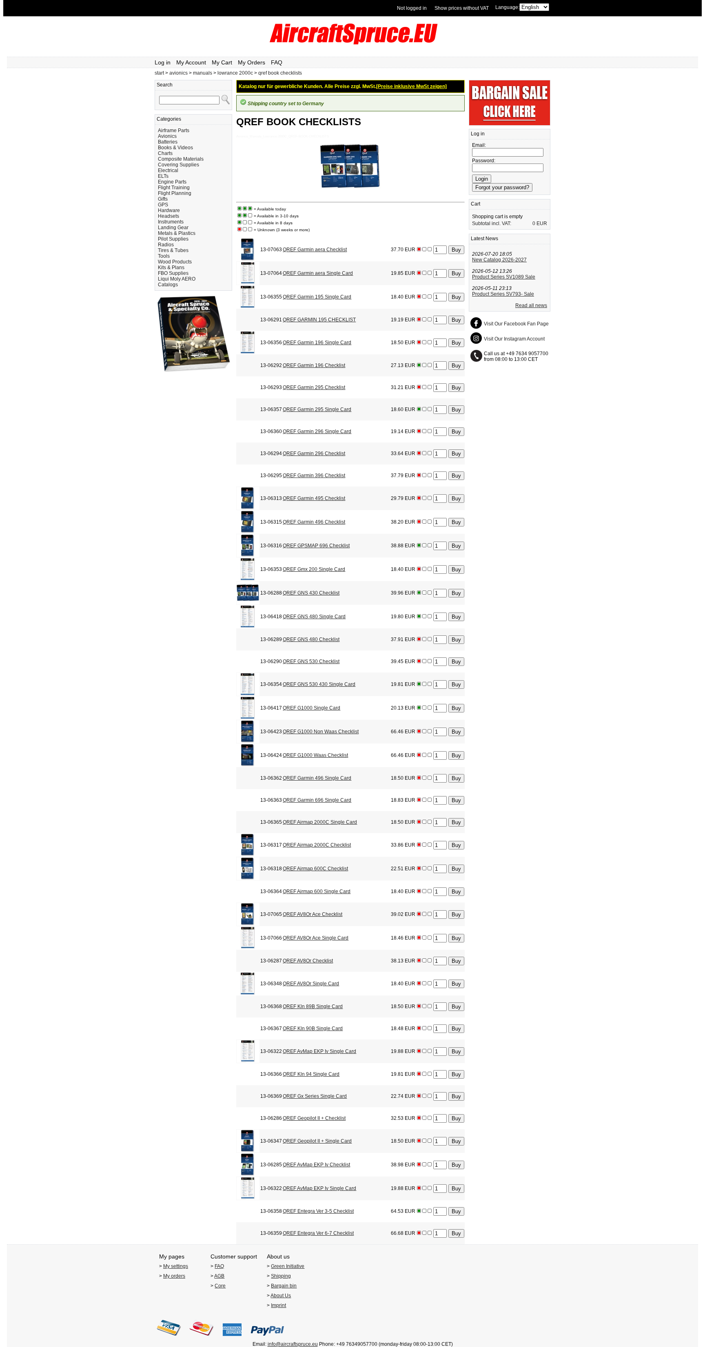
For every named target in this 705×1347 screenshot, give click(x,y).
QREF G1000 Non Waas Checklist (321, 731)
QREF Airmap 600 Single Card (316, 891)
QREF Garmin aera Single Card (318, 273)
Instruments (171, 222)
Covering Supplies (178, 165)
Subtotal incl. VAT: (491, 223)
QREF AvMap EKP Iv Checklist (316, 1165)
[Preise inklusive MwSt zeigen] (411, 86)
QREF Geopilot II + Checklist (314, 1118)
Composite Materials (181, 159)
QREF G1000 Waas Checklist (315, 755)
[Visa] (169, 1338)
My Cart (222, 62)
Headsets (168, 216)
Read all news (531, 305)
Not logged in (412, 8)
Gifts (163, 199)
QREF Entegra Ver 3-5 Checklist (318, 1211)
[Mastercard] (201, 1338)
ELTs (163, 176)
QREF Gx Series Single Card (315, 1096)
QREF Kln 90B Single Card (313, 1028)
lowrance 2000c (235, 73)
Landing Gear (173, 227)
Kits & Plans (171, 267)
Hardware (169, 210)
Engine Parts (172, 182)
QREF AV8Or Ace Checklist (312, 914)
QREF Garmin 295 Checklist (314, 387)
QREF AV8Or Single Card (311, 983)
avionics (178, 73)
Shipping (281, 1276)
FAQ (276, 62)
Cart (475, 204)
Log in (163, 62)
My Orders (251, 62)
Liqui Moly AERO (176, 279)
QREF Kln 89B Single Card (313, 1006)
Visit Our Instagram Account (514, 339)
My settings (175, 1266)
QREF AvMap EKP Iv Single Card (319, 1051)
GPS (163, 205)
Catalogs (168, 285)
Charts (165, 153)
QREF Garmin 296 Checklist (314, 453)
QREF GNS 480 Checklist (311, 639)
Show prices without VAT (462, 8)
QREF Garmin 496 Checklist (314, 522)
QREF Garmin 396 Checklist (314, 475)
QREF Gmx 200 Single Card (314, 569)
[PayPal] (267, 1338)
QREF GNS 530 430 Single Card (319, 684)
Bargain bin (284, 1286)
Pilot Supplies (173, 239)
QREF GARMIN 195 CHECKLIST (319, 320)
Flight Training (174, 187)
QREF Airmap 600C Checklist (315, 868)
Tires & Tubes (173, 250)
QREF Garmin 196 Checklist (314, 365)
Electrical (168, 170)
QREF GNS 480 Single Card (314, 616)
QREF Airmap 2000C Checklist (317, 845)
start (159, 73)
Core (220, 1286)
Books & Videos (175, 147)
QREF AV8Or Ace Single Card (315, 938)
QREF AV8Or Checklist (308, 961)
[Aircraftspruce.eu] (353, 43)
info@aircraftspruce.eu (293, 1344)
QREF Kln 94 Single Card (311, 1074)
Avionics (167, 136)
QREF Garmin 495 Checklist (314, 498)
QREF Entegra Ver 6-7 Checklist (318, 1233)
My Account (191, 62)
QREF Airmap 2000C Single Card (320, 822)
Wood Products (175, 262)
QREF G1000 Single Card (311, 708)
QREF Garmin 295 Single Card (317, 409)
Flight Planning (174, 193)
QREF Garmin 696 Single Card (317, 800)
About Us (280, 1295)
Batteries (167, 142)
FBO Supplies (173, 273)
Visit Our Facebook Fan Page (516, 324)
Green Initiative (287, 1266)
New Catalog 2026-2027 (499, 260)
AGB (219, 1276)
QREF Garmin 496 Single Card (317, 778)
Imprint (278, 1305)
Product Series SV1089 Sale (503, 277)
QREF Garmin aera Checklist (315, 249)
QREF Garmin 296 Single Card (317, 431)
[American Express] (232, 1338)
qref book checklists (280, 73)
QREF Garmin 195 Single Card (317, 297)
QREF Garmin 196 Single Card (317, 342)
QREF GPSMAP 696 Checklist (316, 546)
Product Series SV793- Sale (503, 294)
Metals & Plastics (176, 233)
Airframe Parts (173, 130)
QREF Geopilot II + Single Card (317, 1141)
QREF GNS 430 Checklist (311, 593)
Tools (164, 256)
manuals (202, 73)
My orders (174, 1276)
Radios (166, 245)
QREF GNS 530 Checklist (311, 661)
